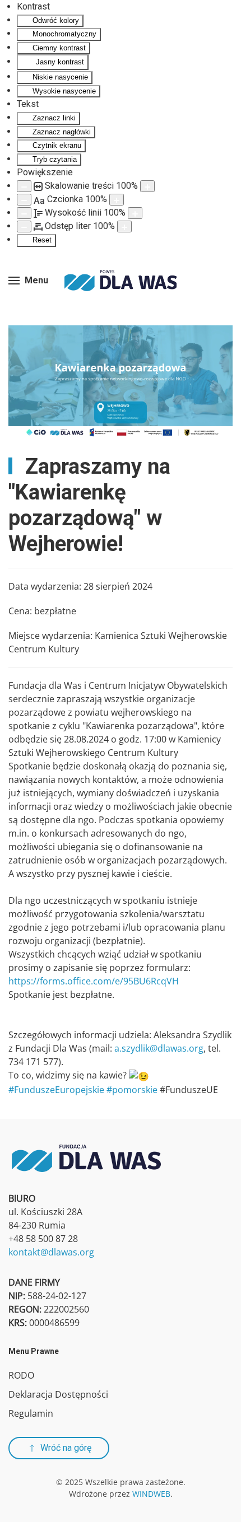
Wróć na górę (65, 1447)
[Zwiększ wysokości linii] (135, 213)
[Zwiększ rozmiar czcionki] (116, 200)
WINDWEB (151, 1493)
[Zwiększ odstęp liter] (124, 226)
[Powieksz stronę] (147, 186)
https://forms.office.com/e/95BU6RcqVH (93, 981)
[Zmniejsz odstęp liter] (24, 226)
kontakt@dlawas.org (51, 1252)
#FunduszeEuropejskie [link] (56, 1090)
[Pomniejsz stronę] (24, 186)
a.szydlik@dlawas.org (158, 1048)
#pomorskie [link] (131, 1090)
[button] (28, 280)
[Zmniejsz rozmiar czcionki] (24, 200)
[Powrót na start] (120, 280)
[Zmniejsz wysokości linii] (24, 213)
